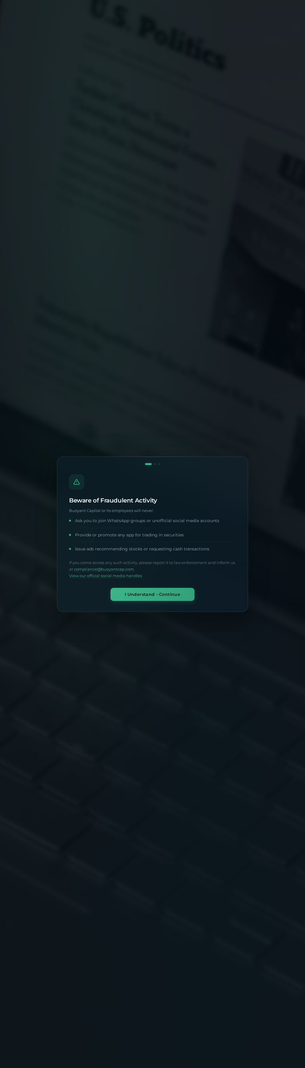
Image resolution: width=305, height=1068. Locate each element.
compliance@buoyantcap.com (104, 569)
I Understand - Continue (152, 594)
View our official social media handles (105, 576)
